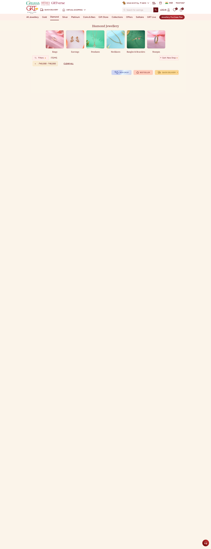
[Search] (155, 9)
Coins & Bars (89, 17)
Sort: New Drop (169, 58)
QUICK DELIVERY (169, 72)
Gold (44, 17)
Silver (65, 17)
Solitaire (140, 17)
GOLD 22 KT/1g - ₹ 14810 (136, 3)
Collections (117, 17)
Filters (41, 58)
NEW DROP (124, 72)
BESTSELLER (145, 72)
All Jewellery (32, 17)
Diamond (54, 16)
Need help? (180, 3)
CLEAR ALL (69, 63)
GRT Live (151, 17)
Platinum (75, 17)
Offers (129, 17)
